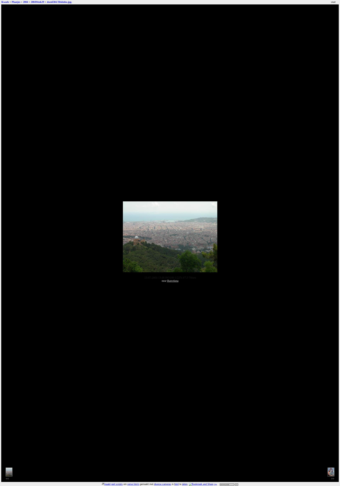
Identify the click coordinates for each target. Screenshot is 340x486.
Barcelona (172, 280)
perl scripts (117, 484)
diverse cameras (162, 484)
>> (332, 478)
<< (7, 478)
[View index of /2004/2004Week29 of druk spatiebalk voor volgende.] (170, 271)
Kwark (5, 2)
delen (185, 484)
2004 (25, 2)
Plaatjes (16, 2)
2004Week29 (37, 2)
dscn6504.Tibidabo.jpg (59, 2)
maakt (107, 484)
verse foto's (133, 484)
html (176, 484)
